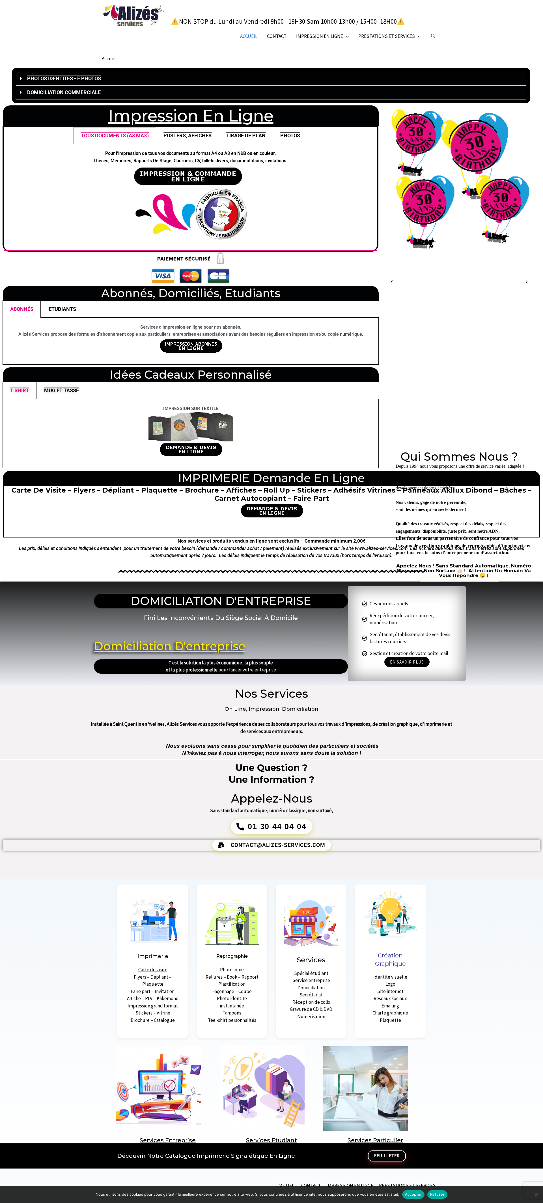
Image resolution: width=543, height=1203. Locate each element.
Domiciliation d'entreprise (169, 646)
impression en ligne (190, 115)
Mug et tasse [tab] (61, 390)
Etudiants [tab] (62, 309)
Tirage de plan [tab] (246, 135)
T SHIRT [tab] (19, 390)
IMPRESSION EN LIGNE (319, 36)
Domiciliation (311, 988)
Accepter (413, 1194)
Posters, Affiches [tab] (187, 135)
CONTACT (276, 36)
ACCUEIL (248, 36)
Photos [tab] (290, 135)
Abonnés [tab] (21, 309)
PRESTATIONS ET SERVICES (386, 36)
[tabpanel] (190, 197)
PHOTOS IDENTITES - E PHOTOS (64, 78)
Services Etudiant (271, 1140)
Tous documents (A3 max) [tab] (115, 135)
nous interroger (243, 753)
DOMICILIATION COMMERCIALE (64, 92)
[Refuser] (536, 1194)
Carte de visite (152, 969)
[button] (433, 36)
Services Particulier (375, 1140)
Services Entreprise (168, 1140)
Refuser (437, 1194)
